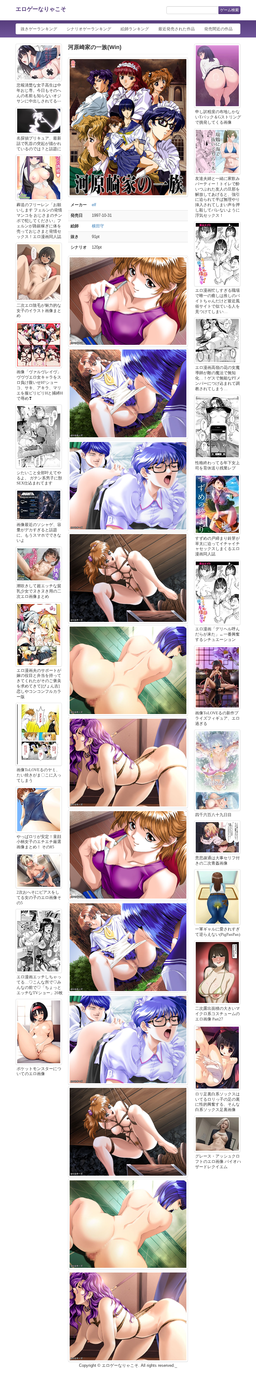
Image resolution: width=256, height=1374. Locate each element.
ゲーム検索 (229, 10)
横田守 (98, 226)
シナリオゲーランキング (88, 29)
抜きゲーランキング (39, 29)
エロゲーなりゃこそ (41, 9)
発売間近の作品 (218, 29)
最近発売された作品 (176, 29)
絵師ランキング (135, 29)
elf (94, 204)
